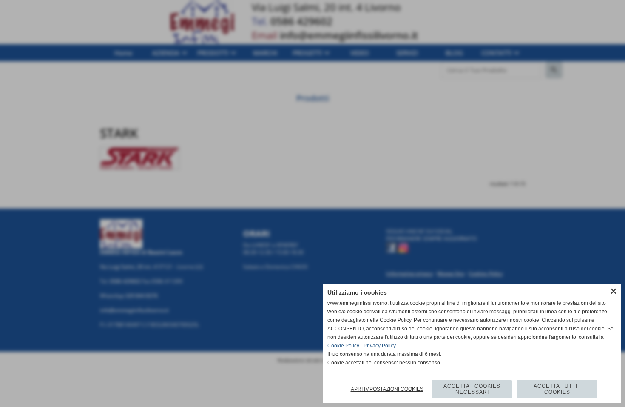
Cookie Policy (343, 346)
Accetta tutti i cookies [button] (557, 389)
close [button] (613, 291)
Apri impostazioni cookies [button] (387, 389)
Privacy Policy (380, 346)
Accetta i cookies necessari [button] (471, 389)
